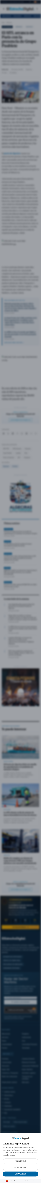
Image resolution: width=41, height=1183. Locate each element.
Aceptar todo (20, 1174)
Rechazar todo (20, 1167)
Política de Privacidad (15, 1181)
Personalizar (20, 1161)
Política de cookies (30, 1181)
